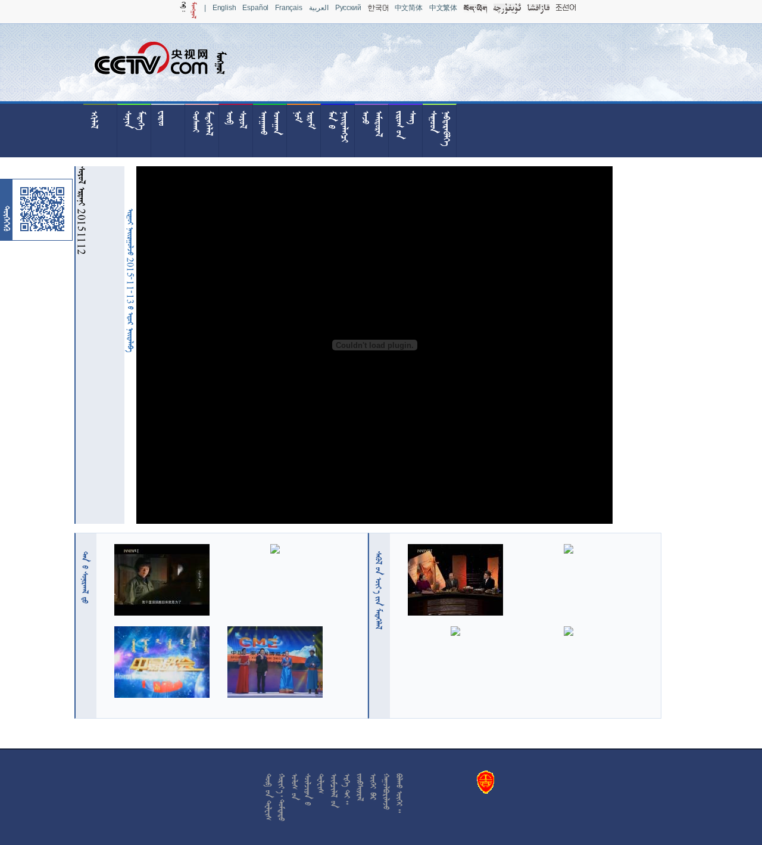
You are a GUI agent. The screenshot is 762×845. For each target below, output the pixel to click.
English (224, 8)
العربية (319, 8)
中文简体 (409, 8)
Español (255, 8)
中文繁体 (443, 8)
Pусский (348, 8)
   (378, 590)
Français (288, 8)
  (85, 577)
